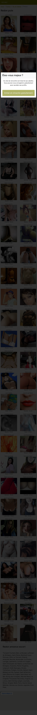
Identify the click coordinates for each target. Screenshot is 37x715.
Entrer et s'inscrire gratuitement (18, 93)
